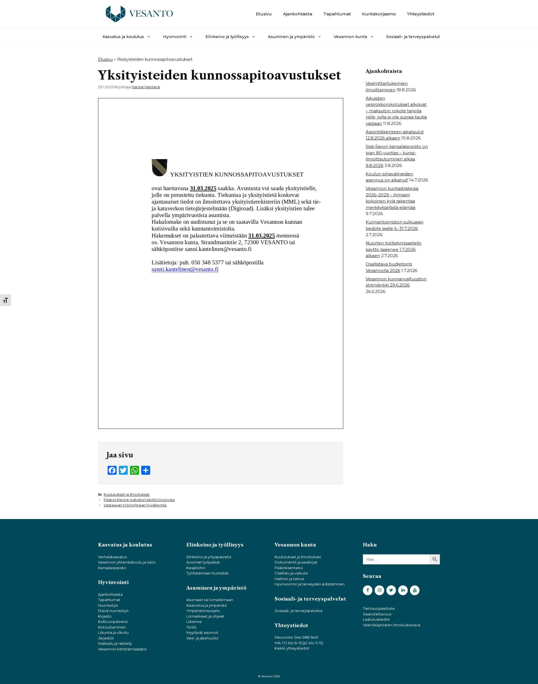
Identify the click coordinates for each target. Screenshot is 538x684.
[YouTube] (414, 590)
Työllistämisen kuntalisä (207, 573)
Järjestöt (106, 638)
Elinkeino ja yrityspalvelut (208, 557)
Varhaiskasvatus (112, 557)
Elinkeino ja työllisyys (227, 36)
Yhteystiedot (420, 14)
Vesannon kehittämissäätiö (122, 649)
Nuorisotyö (108, 605)
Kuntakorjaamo (379, 14)
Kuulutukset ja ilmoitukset (127, 494)
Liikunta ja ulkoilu (113, 632)
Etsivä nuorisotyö (113, 610)
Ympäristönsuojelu (203, 610)
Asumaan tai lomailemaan (209, 599)
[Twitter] (391, 590)
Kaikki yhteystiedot (292, 648)
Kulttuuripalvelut (113, 621)
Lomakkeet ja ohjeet (205, 616)
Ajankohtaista (297, 14)
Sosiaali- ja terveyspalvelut (413, 36)
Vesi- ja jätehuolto (202, 638)
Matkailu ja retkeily (115, 643)
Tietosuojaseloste (379, 608)
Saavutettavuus (377, 614)
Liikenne (194, 621)
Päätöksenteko (289, 568)
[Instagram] (379, 590)
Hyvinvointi (174, 36)
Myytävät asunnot (202, 632)
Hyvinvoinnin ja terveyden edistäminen (310, 584)
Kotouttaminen (112, 627)
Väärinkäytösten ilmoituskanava (391, 625)
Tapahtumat (337, 14)
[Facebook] (367, 590)
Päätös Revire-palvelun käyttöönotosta (139, 500)
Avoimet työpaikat (203, 562)
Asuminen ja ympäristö (291, 36)
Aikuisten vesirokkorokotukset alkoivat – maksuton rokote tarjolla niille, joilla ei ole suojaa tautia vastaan (396, 111)
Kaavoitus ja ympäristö (206, 605)
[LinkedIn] (403, 590)
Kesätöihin (195, 568)
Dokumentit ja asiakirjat (296, 562)
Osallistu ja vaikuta (291, 573)
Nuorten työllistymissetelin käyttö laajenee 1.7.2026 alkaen (393, 249)
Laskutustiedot (376, 619)
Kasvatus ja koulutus (123, 36)
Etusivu (264, 14)
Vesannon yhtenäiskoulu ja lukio (127, 562)
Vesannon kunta (350, 36)
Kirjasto (105, 616)
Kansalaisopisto (112, 568)
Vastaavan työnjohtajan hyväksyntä (135, 505)
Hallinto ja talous (289, 578)
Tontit (191, 627)
